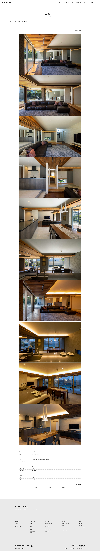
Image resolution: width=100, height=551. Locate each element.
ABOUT (60, 2)
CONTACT (92, 2)
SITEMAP (65, 548)
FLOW (63, 521)
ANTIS (31, 524)
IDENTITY (17, 523)
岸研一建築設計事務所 (35, 454)
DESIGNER (17, 528)
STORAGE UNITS (48, 523)
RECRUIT (64, 529)
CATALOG (86, 2)
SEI (30, 528)
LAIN (31, 526)
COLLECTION (66, 2)
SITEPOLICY (72, 548)
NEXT (63, 487)
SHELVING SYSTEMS (49, 531)
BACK (37, 487)
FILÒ (31, 529)
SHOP (80, 529)
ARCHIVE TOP (50, 487)
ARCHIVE (19, 21)
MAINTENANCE (66, 523)
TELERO (31, 523)
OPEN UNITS (47, 524)
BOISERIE (47, 526)
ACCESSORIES (48, 529)
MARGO (31, 532)
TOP (10, 21)
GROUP (16, 524)
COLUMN (81, 523)
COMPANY (64, 530)
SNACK (46, 528)
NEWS (73, 2)
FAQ (63, 525)
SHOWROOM (78, 2)
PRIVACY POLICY (80, 548)
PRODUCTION (18, 526)
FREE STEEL (32, 531)
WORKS (14, 21)
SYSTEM (47, 521)
